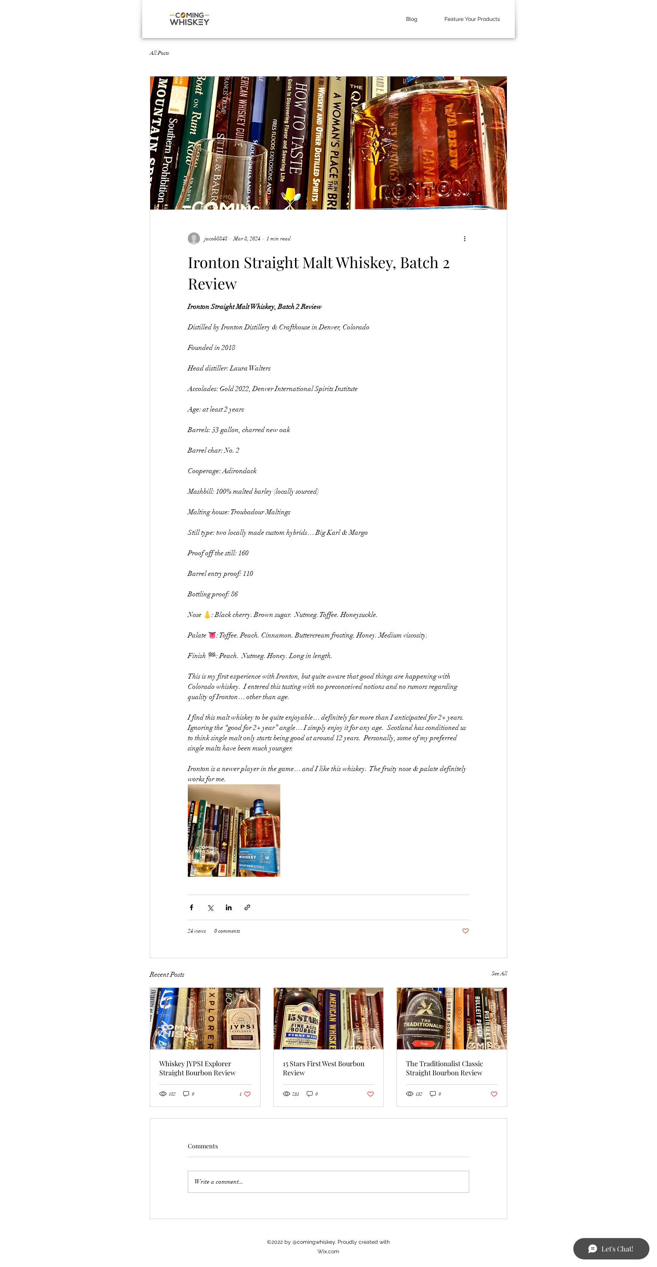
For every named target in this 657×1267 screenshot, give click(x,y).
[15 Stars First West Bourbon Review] (329, 1018)
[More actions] (464, 238)
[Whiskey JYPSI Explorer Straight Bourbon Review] (205, 1018)
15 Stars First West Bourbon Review (324, 1068)
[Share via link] (247, 907)
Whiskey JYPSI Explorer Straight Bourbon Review (197, 1068)
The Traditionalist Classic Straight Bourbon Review (444, 1068)
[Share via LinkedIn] (228, 907)
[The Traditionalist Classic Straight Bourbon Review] (452, 1018)
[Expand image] (234, 830)
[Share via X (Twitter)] (210, 907)
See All (499, 973)
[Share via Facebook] (191, 907)
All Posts (159, 53)
